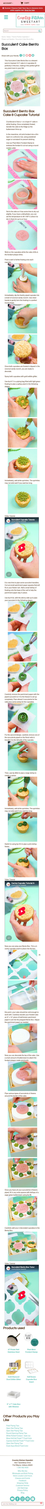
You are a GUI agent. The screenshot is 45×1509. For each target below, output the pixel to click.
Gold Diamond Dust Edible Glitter (13, 1378)
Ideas (8, 37)
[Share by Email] (30, 55)
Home (4, 37)
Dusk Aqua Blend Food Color (17, 1446)
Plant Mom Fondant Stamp (31, 1350)
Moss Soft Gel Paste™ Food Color (19, 1438)
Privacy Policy (22, 1490)
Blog (22, 1492)
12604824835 (22, 1467)
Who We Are (22, 1471)
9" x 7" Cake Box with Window (13, 1405)
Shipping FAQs (22, 1483)
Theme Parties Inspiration (20, 37)
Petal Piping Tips (12, 1425)
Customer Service (22, 1485)
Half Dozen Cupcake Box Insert (31, 1379)
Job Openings (22, 1488)
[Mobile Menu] (5, 17)
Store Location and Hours (22, 1476)
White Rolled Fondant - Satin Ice (18, 1435)
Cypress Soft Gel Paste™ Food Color (20, 1440)
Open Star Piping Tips (14, 1428)
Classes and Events (22, 1478)
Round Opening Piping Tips (16, 1433)
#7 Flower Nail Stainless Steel (13, 1350)
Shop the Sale (30, 10)
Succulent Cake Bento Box (25, 39)
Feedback (22, 1480)
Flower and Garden (8, 39)
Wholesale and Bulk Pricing (22, 1473)
